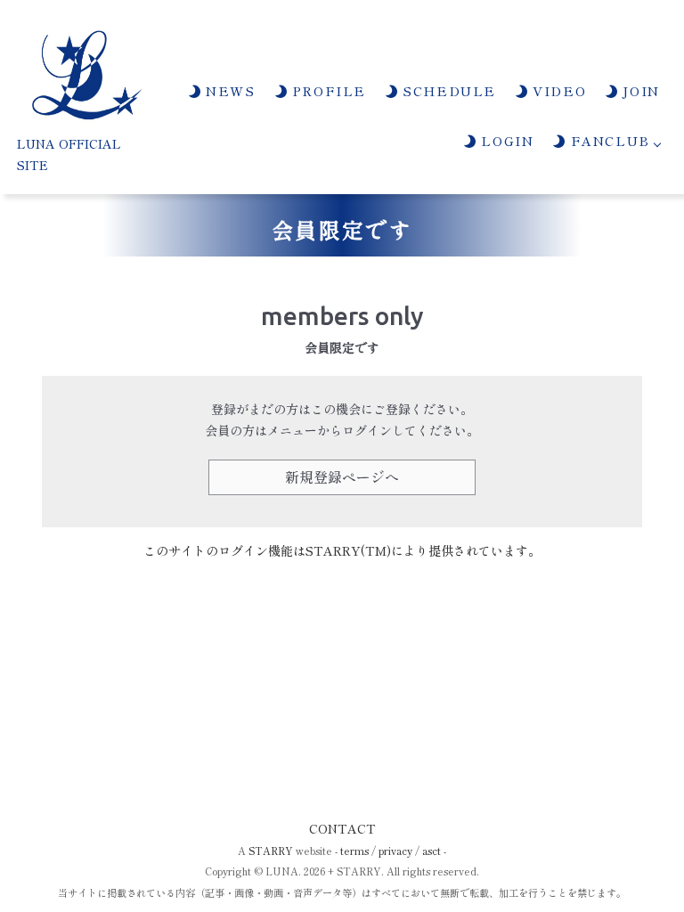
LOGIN (504, 140)
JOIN (639, 90)
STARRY (270, 850)
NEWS (228, 90)
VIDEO (557, 90)
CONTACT (342, 828)
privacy (395, 850)
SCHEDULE (447, 90)
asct (431, 850)
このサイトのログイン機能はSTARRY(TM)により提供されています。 (342, 550)
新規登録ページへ (342, 476)
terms (354, 850)
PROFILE (326, 90)
